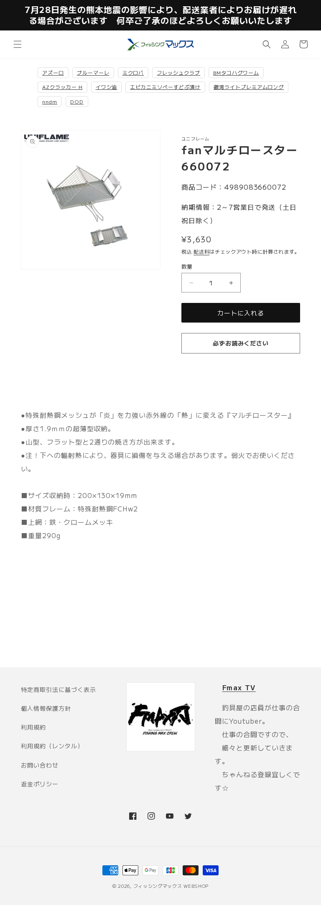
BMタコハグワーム (236, 72)
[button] (17, 44)
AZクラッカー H (62, 86)
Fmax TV (239, 687)
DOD (77, 101)
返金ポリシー (40, 784)
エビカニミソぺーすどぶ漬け (165, 86)
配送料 (201, 251)
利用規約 (33, 727)
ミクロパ (133, 72)
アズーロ (53, 72)
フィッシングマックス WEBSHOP (171, 885)
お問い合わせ (40, 765)
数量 (187, 266)
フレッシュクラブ (178, 72)
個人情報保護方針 (46, 708)
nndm (49, 101)
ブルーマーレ (93, 72)
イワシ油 (106, 86)
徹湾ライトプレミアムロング (249, 86)
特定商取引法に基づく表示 (58, 689)
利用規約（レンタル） (52, 746)
